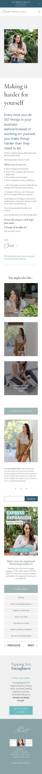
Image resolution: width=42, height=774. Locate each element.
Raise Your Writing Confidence (21, 629)
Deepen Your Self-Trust (21, 610)
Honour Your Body (21, 617)
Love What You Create (21, 623)
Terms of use (21, 757)
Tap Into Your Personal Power (21, 636)
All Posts (21, 598)
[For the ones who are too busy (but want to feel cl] (13, 742)
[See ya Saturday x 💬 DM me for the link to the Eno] (28, 742)
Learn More (21, 4)
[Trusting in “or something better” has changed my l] (21, 742)
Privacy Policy (20, 754)
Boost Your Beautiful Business (21, 604)
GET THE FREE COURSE (21, 710)
